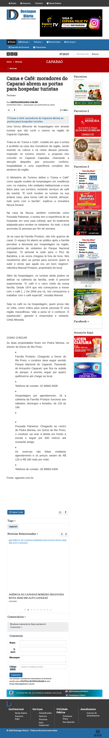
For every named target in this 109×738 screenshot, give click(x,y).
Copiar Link (17, 512)
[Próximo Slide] (66, 534)
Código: (12, 668)
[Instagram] (8, 54)
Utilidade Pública (62, 711)
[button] (25, 609)
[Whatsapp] (12, 54)
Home (13, 3)
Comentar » (16, 627)
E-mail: (13, 650)
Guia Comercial (44, 723)
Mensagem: (13, 657)
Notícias (24, 42)
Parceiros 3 (81, 166)
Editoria (18, 62)
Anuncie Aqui (83, 332)
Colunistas (40, 47)
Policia (37, 42)
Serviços (70, 42)
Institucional (16, 709)
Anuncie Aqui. (19, 717)
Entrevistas (54, 42)
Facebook (81, 321)
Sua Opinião (68, 722)
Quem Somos (55, 3)
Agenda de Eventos (19, 47)
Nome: (13, 642)
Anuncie (26, 3)
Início (9, 62)
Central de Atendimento (93, 714)
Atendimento (88, 709)
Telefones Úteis (67, 717)
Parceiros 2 (81, 111)
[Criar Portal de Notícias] (97, 733)
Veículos (43, 719)
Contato (39, 3)
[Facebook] (15, 54)
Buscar (95, 54)
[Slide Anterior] (62, 534)
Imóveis (43, 716)
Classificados (45, 713)
